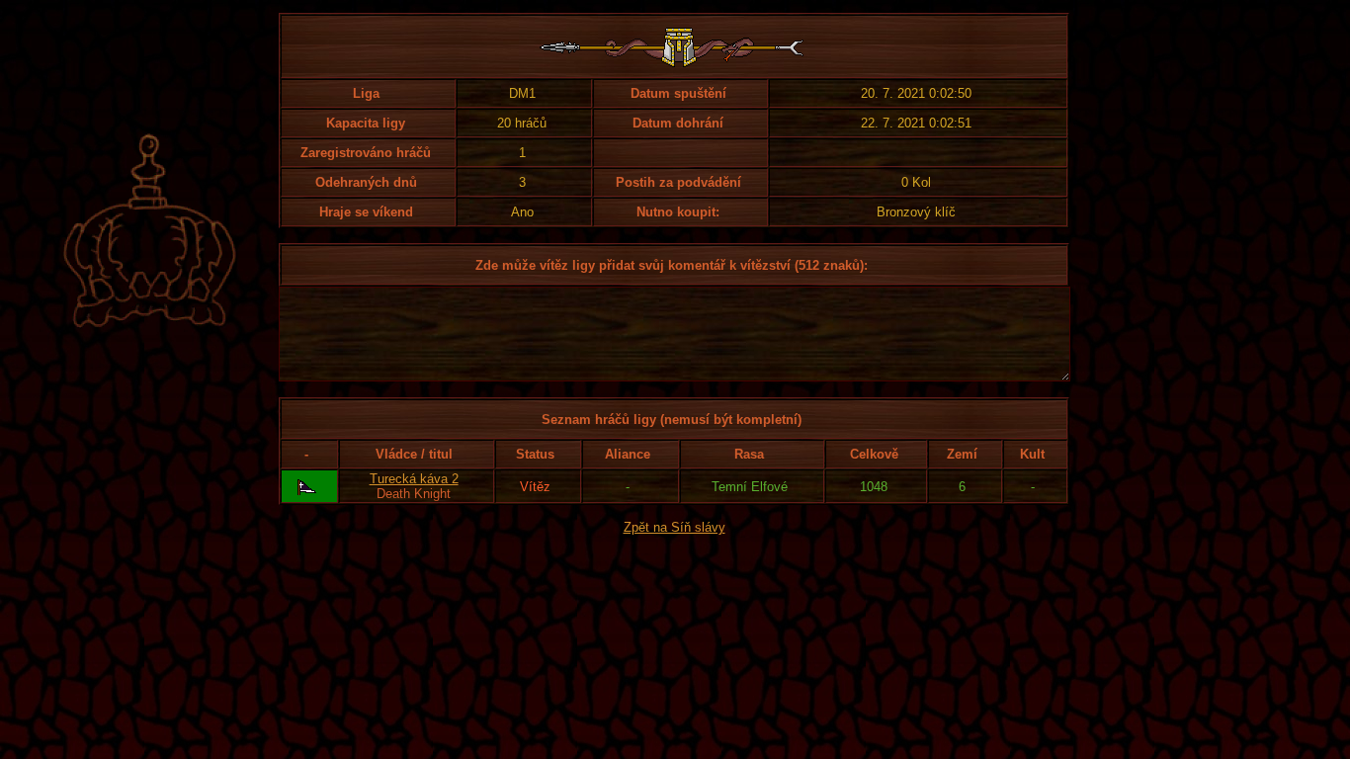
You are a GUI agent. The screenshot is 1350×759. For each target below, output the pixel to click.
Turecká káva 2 (414, 478)
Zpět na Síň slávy (674, 527)
